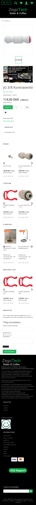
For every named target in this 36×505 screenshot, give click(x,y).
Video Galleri (6, 456)
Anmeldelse (6, 336)
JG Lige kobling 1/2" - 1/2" (25, 167)
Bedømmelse (7, 333)
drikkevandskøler (10, 393)
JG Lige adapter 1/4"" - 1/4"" (25, 206)
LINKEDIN (5, 408)
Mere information (8, 121)
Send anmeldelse (9, 351)
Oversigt (5, 449)
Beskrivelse (9, 127)
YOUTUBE (5, 410)
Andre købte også (9, 270)
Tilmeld (31, 491)
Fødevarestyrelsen (7, 418)
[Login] (26, 3)
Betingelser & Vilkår (8, 442)
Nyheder (6, 144)
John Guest (9, 92)
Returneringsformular (9, 444)
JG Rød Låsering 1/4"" (8, 292)
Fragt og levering (8, 438)
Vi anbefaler (7, 224)
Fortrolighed (7, 435)
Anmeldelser (7, 310)
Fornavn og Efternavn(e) (10, 325)
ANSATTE (5, 451)
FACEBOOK (5, 405)
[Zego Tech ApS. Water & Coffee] (18, 10)
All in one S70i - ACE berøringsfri (25, 247)
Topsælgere (7, 183)
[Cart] (32, 3)
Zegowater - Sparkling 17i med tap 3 (9, 248)
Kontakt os (6, 440)
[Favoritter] (21, 3)
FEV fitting (7, 166)
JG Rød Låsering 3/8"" (8, 206)
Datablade (5, 447)
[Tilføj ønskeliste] (5, 113)
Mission (5, 453)
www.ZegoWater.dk (8, 382)
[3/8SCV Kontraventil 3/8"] (18, 39)
